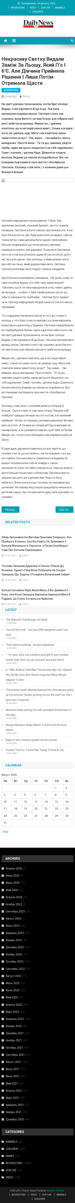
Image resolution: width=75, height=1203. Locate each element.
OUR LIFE (45, 7)
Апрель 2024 (14, 897)
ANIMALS (60, 7)
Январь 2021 (14, 1112)
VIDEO (32, 7)
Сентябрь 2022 (15, 968)
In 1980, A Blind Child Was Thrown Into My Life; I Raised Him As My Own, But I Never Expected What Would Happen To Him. (39, 674)
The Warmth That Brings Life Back (26, 619)
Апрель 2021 (14, 1090)
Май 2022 (12, 997)
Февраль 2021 (15, 1104)
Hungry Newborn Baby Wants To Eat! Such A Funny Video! (36, 727)
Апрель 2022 (14, 1004)
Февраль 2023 (15, 933)
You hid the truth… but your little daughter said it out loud (37, 632)
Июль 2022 (12, 983)
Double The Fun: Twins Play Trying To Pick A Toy (35, 750)
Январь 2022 (14, 1026)
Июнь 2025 (12, 875)
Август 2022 (13, 976)
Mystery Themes (55, 1190)
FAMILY (10, 1156)
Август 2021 (13, 1061)
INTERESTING (18, 7)
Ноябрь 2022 (14, 954)
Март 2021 (12, 1097)
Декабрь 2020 (15, 1119)
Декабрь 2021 (15, 1033)
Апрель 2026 (14, 868)
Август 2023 (13, 918)
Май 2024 (12, 890)
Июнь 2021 (12, 1076)
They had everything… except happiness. (30, 644)
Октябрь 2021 (14, 1047)
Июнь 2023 (12, 925)
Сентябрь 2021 (15, 1054)
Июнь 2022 (12, 990)
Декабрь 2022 (15, 947)
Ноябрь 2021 (14, 1040)
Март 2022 (12, 1011)
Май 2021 (12, 1083)
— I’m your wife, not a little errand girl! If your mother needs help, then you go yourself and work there (37, 657)
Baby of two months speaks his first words (31, 739)
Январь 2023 (14, 940)
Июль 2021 (12, 1069)
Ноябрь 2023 (14, 904)
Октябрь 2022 (14, 961)
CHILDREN (37, 11)
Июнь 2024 (12, 882)
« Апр (5, 831)
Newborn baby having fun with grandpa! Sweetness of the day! (38, 712)
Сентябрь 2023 (15, 911)
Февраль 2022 (15, 1019)
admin (26, 96)
